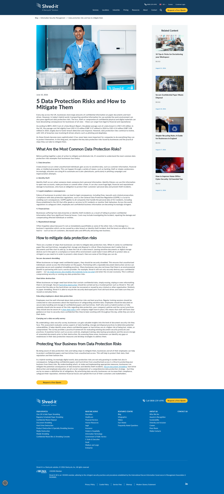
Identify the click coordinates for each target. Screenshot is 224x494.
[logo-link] (47, 6)
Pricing (125, 10)
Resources (135, 10)
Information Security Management (52, 18)
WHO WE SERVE (91, 411)
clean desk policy (69, 309)
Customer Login (180, 4)
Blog (36, 18)
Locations (105, 10)
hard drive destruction (68, 284)
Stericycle (48, 467)
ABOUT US (154, 411)
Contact (154, 10)
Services (95, 10)
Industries (116, 10)
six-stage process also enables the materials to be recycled (71, 271)
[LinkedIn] (187, 484)
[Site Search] (161, 10)
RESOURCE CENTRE (125, 411)
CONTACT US (183, 411)
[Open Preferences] (5, 483)
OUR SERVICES (42, 411)
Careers (170, 4)
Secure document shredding (115, 366)
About (145, 10)
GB (163, 4)
